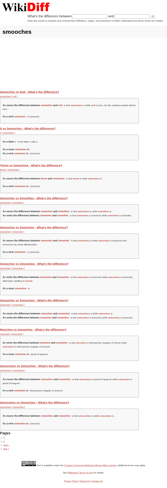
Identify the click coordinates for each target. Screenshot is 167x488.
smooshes (18, 268)
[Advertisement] (83, 64)
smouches (5, 304)
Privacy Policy (71, 481)
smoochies (5, 407)
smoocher (18, 231)
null (14, 96)
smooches (5, 96)
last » (6, 449)
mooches (4, 334)
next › (6, 445)
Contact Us (97, 481)
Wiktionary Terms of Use (80, 472)
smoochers (5, 370)
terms (3, 169)
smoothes (18, 202)
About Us (85, 481)
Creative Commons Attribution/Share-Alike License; (90, 465)
